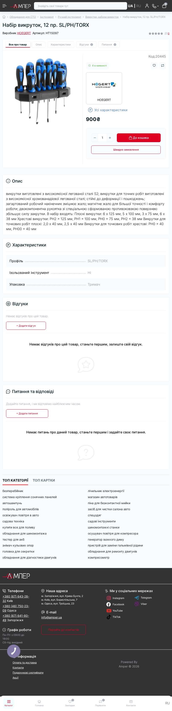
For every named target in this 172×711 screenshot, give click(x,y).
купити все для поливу (19, 527)
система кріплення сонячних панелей (30, 497)
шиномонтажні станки (103, 527)
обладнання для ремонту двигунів (112, 551)
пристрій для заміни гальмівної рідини (115, 545)
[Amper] (29, 576)
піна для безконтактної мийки (109, 503)
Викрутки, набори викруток (102, 16)
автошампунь (12, 503)
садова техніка (13, 521)
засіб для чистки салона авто (109, 509)
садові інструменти (102, 521)
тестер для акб (13, 539)
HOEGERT (24, 33)
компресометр (98, 557)
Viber (144, 603)
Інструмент (47, 16)
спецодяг (94, 515)
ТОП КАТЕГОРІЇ (15, 480)
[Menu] (5, 5)
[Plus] (110, 137)
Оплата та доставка (25, 662)
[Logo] (20, 5)
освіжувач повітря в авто (21, 515)
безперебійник (13, 491)
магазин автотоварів (102, 497)
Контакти (18, 667)
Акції (15, 677)
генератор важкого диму (106, 539)
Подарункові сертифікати (28, 672)
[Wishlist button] (154, 65)
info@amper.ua (51, 617)
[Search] (123, 6)
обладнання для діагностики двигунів (29, 557)
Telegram (146, 597)
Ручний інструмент (69, 16)
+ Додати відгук (26, 325)
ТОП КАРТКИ (44, 480)
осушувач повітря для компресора (113, 533)
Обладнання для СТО (23, 16)
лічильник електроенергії (106, 491)
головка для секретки (18, 551)
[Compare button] (162, 65)
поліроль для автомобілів (21, 509)
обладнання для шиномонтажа (25, 533)
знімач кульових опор (18, 545)
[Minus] (94, 137)
